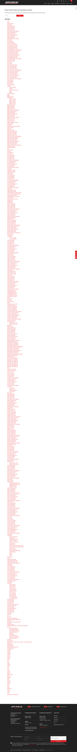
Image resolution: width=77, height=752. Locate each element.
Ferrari (8, 659)
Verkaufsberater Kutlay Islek (12, 561)
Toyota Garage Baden (11, 521)
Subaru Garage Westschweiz (12, 496)
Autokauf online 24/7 (13, 390)
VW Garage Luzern (10, 603)
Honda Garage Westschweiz (12, 212)
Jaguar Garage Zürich (11, 267)
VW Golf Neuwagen (10, 611)
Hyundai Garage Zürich (11, 231)
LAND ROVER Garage (11, 305)
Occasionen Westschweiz (12, 381)
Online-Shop (57, 3)
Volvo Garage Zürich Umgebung (13, 579)
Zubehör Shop (12, 391)
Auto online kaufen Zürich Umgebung (14, 78)
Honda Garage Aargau (11, 203)
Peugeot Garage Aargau (11, 411)
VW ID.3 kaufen (12, 586)
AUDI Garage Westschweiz (12, 34)
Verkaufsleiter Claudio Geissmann (13, 563)
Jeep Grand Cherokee (11, 290)
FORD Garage (9, 173)
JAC (54, 722)
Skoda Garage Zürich (11, 476)
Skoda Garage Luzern (11, 469)
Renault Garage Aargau (11, 430)
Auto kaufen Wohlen (11, 61)
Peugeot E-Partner (10, 624)
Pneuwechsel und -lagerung (14, 630)
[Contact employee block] (76, 256)
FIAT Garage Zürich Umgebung (13, 167)
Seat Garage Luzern (11, 450)
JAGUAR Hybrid (10, 270)
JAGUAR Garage (10, 255)
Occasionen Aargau (11, 374)
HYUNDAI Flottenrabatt (11, 217)
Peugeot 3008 (9, 407)
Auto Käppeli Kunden (11, 59)
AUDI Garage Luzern (11, 29)
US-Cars (8, 558)
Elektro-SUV (9, 128)
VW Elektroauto (10, 581)
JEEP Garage (9, 275)
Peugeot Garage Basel (11, 414)
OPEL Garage (9, 392)
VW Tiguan (9, 614)
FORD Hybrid (9, 188)
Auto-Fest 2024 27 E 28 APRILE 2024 (16, 545)
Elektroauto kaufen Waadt (12, 140)
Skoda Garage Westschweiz (12, 474)
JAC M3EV (9, 620)
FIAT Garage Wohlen (11, 165)
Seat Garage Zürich (10, 458)
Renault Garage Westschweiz (12, 439)
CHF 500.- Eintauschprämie (12, 618)
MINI (8, 675)
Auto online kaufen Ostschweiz (13, 71)
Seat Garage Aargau (11, 446)
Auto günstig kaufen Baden (12, 46)
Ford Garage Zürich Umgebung (13, 187)
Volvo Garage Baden (11, 568)
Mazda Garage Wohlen (11, 337)
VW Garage (9, 583)
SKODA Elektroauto (10, 460)
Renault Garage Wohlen (11, 440)
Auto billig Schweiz (10, 42)
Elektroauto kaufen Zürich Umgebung (14, 145)
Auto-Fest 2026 (10, 83)
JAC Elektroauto (10, 235)
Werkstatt (11, 633)
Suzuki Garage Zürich (11, 514)
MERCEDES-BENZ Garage (12, 341)
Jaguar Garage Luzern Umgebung (13, 261)
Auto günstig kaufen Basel (12, 47)
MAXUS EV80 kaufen (13, 322)
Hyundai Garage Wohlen (11, 230)
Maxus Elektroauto (10, 321)
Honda (8, 663)
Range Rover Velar (10, 427)
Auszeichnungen (12, 551)
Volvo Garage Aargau (11, 566)
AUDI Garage (9, 24)
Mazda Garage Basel (11, 331)
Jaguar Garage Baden (11, 257)
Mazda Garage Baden (11, 330)
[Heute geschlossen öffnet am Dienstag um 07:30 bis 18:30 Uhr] (76, 8)
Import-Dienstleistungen (13, 629)
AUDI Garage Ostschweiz (11, 32)
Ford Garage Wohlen (11, 185)
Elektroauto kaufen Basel (11, 133)
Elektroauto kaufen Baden (12, 132)
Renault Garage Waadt (11, 437)
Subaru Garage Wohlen (11, 498)
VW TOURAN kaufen (13, 596)
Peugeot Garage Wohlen (11, 421)
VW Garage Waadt (10, 606)
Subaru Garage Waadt (11, 495)
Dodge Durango (10, 123)
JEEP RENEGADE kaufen (11, 291)
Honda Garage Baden (11, 205)
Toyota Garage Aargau (11, 520)
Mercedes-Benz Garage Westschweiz (14, 350)
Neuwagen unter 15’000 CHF (12, 360)
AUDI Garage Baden (11, 27)
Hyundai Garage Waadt (11, 227)
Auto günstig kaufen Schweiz (12, 52)
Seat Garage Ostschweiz (11, 453)
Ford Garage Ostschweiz (11, 181)
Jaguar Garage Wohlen (11, 266)
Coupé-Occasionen (10, 121)
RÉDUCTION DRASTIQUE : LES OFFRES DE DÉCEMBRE (17, 625)
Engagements (11, 538)
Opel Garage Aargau (11, 394)
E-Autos (49, 3)
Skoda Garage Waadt (11, 473)
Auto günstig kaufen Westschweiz (13, 54)
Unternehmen (62, 3)
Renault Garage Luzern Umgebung (13, 435)
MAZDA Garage (10, 326)
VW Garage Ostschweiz (11, 605)
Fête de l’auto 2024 (12, 549)
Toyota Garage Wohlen (11, 530)
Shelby (10, 91)
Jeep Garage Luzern (11, 280)
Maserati (9, 672)
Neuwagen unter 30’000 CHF (12, 364)
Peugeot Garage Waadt (11, 419)
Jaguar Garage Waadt (11, 263)
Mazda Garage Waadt (11, 335)
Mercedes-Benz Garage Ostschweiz (13, 347)
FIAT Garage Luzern (11, 158)
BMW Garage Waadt (11, 112)
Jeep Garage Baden (11, 277)
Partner (10, 553)
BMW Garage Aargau (11, 105)
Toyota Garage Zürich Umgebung (13, 533)
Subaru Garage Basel (11, 490)
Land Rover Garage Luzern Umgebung (14, 311)
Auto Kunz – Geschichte (13, 541)
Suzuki (8, 690)
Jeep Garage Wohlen (11, 286)
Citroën (8, 655)
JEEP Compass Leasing (11, 274)
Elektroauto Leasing (11, 146)
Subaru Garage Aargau (11, 488)
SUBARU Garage (10, 481)
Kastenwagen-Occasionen (12, 296)
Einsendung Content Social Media (13, 126)
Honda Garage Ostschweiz (12, 210)
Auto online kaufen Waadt (12, 73)
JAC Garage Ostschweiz (11, 246)
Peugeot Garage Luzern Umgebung (13, 416)
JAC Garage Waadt (10, 247)
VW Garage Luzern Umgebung (12, 604)
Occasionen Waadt (10, 380)
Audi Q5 (8, 650)
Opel (8, 679)
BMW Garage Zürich (11, 116)
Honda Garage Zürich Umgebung (13, 216)
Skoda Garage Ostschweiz (12, 471)
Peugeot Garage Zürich (11, 422)
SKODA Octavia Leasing (13, 464)
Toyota (8, 692)
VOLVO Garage (10, 565)
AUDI (8, 22)
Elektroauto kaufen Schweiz (12, 138)
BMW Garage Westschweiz (12, 113)
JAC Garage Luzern (10, 243)
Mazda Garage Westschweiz (12, 336)
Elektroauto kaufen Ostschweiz (13, 137)
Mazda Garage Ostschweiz (12, 334)
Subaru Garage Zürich (11, 499)
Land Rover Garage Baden (12, 307)
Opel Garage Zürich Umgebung (13, 406)
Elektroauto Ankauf (10, 130)
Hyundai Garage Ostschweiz (12, 226)
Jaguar (8, 665)
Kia (7, 668)
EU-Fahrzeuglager (12, 87)
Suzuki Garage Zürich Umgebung (13, 515)
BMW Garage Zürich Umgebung (13, 117)
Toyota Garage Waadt (11, 528)
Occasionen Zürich (10, 384)
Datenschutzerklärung (13, 536)
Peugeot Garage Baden (11, 412)
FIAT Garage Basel (10, 157)
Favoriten (9, 151)
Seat (8, 684)
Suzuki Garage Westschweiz (12, 511)
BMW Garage (9, 97)
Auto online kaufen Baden (12, 66)
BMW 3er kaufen (12, 102)
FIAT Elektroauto (10, 152)
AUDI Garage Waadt (11, 33)
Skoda (8, 685)
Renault (8, 683)
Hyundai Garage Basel (11, 222)
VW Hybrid (9, 613)
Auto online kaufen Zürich (12, 77)
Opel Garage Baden (10, 395)
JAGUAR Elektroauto (11, 253)
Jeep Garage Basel (10, 279)
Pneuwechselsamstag (13, 632)
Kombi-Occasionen (10, 301)
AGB (8, 21)
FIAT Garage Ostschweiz (11, 161)
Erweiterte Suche (10, 150)
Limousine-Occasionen (11, 320)
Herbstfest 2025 (10, 200)
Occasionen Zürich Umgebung (12, 385)
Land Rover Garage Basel (12, 309)
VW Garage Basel (10, 601)
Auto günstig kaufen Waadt (12, 53)
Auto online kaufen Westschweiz (13, 74)
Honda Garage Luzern (11, 207)
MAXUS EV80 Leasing (13, 324)
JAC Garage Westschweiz (12, 248)
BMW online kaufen (11, 118)
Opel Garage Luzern (11, 397)
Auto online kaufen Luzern (12, 68)
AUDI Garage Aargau (11, 26)
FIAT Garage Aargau (11, 155)
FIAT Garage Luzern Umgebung (13, 160)
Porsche (8, 682)
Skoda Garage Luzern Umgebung (13, 470)
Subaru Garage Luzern (11, 491)
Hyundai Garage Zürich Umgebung (13, 232)
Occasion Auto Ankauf (11, 369)
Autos (45, 3)
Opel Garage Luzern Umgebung (13, 399)
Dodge (8, 658)
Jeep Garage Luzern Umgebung (13, 281)
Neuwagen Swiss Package (14, 637)
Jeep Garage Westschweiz (12, 285)
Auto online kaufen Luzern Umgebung (14, 69)
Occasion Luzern (10, 372)
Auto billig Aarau (10, 41)
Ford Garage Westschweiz (12, 183)
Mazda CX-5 (9, 325)
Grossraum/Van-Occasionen (12, 198)
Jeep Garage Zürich (11, 287)
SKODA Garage (10, 461)
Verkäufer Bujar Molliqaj (11, 559)
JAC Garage (9, 236)
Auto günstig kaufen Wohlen (12, 56)
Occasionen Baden (10, 375)
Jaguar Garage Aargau (11, 256)
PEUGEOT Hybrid (10, 425)
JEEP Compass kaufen (11, 272)
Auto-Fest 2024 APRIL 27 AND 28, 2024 (16, 546)
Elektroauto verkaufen (11, 147)
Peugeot (8, 680)
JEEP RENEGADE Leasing (12, 292)
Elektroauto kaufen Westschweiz (13, 141)
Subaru (8, 689)
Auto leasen (9, 62)
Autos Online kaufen (11, 93)
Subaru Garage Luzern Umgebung (13, 493)
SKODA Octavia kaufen (13, 463)
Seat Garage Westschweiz (12, 455)
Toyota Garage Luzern (11, 524)
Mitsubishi (9, 677)
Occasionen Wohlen (11, 382)
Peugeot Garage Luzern (11, 415)
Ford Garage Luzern (11, 178)
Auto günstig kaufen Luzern (12, 48)
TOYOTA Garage (10, 519)
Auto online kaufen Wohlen (12, 76)
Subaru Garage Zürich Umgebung (13, 500)
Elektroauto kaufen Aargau (12, 131)
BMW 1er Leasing (12, 100)
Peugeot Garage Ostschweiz (12, 417)
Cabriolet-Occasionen (11, 120)
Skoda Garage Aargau (11, 465)
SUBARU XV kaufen (13, 485)
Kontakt (70, 3)
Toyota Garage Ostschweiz (12, 526)
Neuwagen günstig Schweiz (12, 355)
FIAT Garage (9, 153)
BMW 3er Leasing (12, 103)
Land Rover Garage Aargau (12, 306)
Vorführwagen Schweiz (11, 580)
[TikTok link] (65, 1)
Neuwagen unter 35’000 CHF (12, 365)
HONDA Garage (10, 202)
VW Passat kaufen (12, 589)
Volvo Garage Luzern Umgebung (13, 571)
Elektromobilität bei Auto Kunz (12, 647)
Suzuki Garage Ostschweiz (12, 509)
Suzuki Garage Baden (11, 504)
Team (10, 555)
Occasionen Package (13, 638)
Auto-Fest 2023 (12, 543)
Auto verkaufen (10, 79)
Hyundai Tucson (10, 233)
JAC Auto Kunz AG (10, 648)
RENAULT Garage (10, 429)
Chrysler (8, 654)
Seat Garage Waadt (10, 454)
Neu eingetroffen (10, 644)
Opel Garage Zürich (10, 405)
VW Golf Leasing (12, 585)
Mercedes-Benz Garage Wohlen (13, 351)
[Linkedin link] (61, 1)
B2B (8, 615)
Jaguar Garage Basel (11, 258)
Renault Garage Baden (11, 431)
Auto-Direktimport (10, 81)
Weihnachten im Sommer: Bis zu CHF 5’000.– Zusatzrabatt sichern (19, 642)
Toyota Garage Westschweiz (12, 529)
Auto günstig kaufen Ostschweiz (13, 51)
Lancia (8, 669)
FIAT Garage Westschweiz (12, 163)
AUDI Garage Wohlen (11, 36)
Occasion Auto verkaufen (12, 370)
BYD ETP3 (9, 616)
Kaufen (8, 297)
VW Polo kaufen (12, 591)
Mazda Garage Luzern (11, 332)
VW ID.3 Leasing (12, 588)
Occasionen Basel (10, 376)
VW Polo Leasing (12, 593)
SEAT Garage (9, 445)
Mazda (8, 673)
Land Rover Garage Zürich (12, 317)
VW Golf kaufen (12, 584)
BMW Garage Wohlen (11, 115)
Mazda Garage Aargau (11, 327)
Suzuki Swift (9, 516)
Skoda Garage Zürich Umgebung (13, 478)
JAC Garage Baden (10, 241)
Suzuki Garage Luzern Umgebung (13, 508)
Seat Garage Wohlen (11, 456)
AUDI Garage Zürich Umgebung (13, 38)
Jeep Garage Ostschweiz (11, 282)
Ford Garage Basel (10, 177)
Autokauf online (12, 389)
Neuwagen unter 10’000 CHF (12, 359)
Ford (8, 662)
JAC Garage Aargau (11, 240)
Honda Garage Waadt (11, 211)
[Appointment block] (76, 258)
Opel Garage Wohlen (11, 404)
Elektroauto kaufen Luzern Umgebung (14, 136)
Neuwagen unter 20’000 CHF (12, 361)
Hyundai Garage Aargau (11, 220)
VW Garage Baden (10, 600)
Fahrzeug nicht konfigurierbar (12, 694)
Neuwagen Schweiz (11, 356)
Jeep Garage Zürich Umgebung (13, 289)
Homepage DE (10, 201)
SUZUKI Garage (10, 501)
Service (52, 3)
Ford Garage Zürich (10, 186)
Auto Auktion (11, 387)
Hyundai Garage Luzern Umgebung (13, 225)
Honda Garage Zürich (11, 215)
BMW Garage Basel (10, 107)
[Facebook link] (59, 1)
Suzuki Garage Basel (11, 505)
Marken (10, 92)
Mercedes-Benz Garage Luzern (12, 345)
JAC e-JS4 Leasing (12, 238)
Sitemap (10, 554)
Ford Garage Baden (10, 176)
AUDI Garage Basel (10, 28)
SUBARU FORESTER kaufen (14, 483)
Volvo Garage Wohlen (11, 576)
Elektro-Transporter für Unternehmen (14, 619)
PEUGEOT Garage (10, 410)
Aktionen (11, 88)
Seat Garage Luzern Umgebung (13, 451)
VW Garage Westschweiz (11, 608)
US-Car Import (9, 556)
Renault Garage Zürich (11, 441)
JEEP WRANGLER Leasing (12, 295)
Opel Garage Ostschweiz (11, 400)
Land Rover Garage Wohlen (12, 316)
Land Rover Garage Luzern (12, 310)
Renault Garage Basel (11, 432)
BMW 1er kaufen (12, 98)
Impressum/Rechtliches (13, 539)
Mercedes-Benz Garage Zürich (12, 352)
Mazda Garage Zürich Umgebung (13, 340)
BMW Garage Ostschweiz (12, 111)
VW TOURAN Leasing (13, 598)
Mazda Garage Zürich (11, 339)
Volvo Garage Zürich (11, 578)
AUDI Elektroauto (10, 23)
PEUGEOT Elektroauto (11, 409)
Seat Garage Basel (10, 449)
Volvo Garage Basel (11, 569)
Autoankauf (9, 649)
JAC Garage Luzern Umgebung (13, 245)
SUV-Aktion (9, 639)
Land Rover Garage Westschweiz (13, 315)
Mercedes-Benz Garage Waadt (12, 349)
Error (8, 148)
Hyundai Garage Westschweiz (12, 228)
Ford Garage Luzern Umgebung (13, 180)
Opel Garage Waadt (10, 401)
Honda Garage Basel (11, 206)
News (67, 3)
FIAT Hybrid (9, 168)
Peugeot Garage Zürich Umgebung (13, 424)
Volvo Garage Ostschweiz (12, 573)
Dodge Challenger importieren (12, 122)
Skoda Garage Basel (11, 468)
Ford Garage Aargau (11, 175)
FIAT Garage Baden (10, 156)
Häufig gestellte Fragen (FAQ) (14, 550)
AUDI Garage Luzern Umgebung (13, 31)
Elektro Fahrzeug (10, 127)
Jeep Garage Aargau (11, 276)
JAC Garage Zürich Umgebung (12, 252)
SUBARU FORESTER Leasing (14, 484)
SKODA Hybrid (10, 479)
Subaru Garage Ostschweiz (12, 494)
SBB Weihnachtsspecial (11, 444)
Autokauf (9, 86)
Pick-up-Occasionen (11, 426)
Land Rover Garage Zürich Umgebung (14, 319)
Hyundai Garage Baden (11, 221)
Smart (8, 687)
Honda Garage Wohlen (11, 213)
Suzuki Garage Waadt (11, 510)
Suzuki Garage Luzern (11, 506)
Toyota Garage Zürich (11, 531)
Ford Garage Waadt (10, 182)
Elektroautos (56, 719)
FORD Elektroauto (10, 172)
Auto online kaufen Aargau (12, 64)
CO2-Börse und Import (13, 628)
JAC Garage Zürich (10, 251)
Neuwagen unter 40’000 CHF (12, 366)
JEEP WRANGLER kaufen (12, 294)
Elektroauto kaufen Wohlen (12, 142)
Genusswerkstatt (10, 197)
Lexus (8, 670)
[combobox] (30, 737)
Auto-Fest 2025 (10, 82)
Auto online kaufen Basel (11, 67)
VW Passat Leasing (13, 590)
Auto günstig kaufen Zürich (12, 57)
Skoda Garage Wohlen (11, 475)
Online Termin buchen (13, 635)
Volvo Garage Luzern (11, 570)
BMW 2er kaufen (12, 101)
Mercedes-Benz (10, 674)
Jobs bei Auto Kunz (13, 540)
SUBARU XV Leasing (13, 486)
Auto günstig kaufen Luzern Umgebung (14, 49)
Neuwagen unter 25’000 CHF (12, 362)
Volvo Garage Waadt (11, 574)
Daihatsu (9, 657)
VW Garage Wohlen (10, 609)
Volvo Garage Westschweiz (12, 575)
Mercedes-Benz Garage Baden (12, 344)
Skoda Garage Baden (11, 466)
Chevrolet (9, 653)
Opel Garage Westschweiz (12, 402)
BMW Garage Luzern (11, 108)
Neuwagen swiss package (12, 357)
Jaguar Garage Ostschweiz (12, 262)
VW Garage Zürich (10, 610)
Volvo (8, 693)
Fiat (8, 660)
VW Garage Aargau (10, 599)
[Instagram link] (63, 1)
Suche (19, 15)
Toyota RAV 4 (9, 534)
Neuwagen (9, 623)
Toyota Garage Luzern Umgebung (13, 525)
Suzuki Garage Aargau (11, 503)
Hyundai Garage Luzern (11, 223)
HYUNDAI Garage (10, 218)
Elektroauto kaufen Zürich (12, 143)
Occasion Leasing (10, 371)
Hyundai (8, 664)
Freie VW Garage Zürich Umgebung (13, 193)
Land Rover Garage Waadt (12, 314)
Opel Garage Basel (10, 396)
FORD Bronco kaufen (11, 170)
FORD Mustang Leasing (11, 191)
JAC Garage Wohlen (11, 250)
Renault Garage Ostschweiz (12, 436)
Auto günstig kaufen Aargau (12, 44)
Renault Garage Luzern (11, 434)
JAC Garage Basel (10, 242)
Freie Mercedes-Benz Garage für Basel (14, 192)
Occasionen (9, 643)
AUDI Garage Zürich (11, 37)
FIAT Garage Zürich (10, 166)
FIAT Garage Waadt (10, 162)
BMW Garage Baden (11, 106)
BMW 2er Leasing (10, 96)
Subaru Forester (10, 480)
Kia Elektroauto (10, 299)
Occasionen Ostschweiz (11, 379)
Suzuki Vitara (9, 518)
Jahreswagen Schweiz (11, 271)
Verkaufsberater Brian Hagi (12, 560)
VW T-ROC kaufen (12, 594)
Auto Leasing (9, 63)
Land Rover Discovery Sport (12, 304)
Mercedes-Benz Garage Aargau (13, 342)
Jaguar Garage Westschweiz (12, 265)
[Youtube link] (57, 1)
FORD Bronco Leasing (11, 171)
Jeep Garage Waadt (11, 284)
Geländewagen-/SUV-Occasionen (13, 196)
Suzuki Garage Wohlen (11, 513)
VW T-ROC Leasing (12, 595)
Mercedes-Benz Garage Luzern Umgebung (15, 346)
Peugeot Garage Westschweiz (12, 420)
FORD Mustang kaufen (11, 190)
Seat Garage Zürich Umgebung (13, 459)
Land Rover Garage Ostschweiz (13, 312)
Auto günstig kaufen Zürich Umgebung (14, 58)
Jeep (8, 667)
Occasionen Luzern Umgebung (13, 377)
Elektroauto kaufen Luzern (12, 135)
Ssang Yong (9, 688)
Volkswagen (9, 564)
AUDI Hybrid (9, 39)
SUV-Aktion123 (10, 640)
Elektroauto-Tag (10, 645)
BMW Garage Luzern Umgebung (13, 110)
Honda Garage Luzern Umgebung (13, 208)
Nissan (8, 678)
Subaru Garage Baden (11, 489)
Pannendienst (11, 634)
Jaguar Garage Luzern (11, 260)
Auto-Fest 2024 (12, 544)
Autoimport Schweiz (11, 84)
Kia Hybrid (9, 300)
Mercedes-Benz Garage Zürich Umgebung (15, 354)
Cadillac (8, 652)
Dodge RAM (9, 125)
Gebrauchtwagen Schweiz (12, 195)
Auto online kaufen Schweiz (12, 72)
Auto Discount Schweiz (11, 43)
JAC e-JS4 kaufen (12, 237)
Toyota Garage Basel (11, 523)
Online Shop (9, 386)
